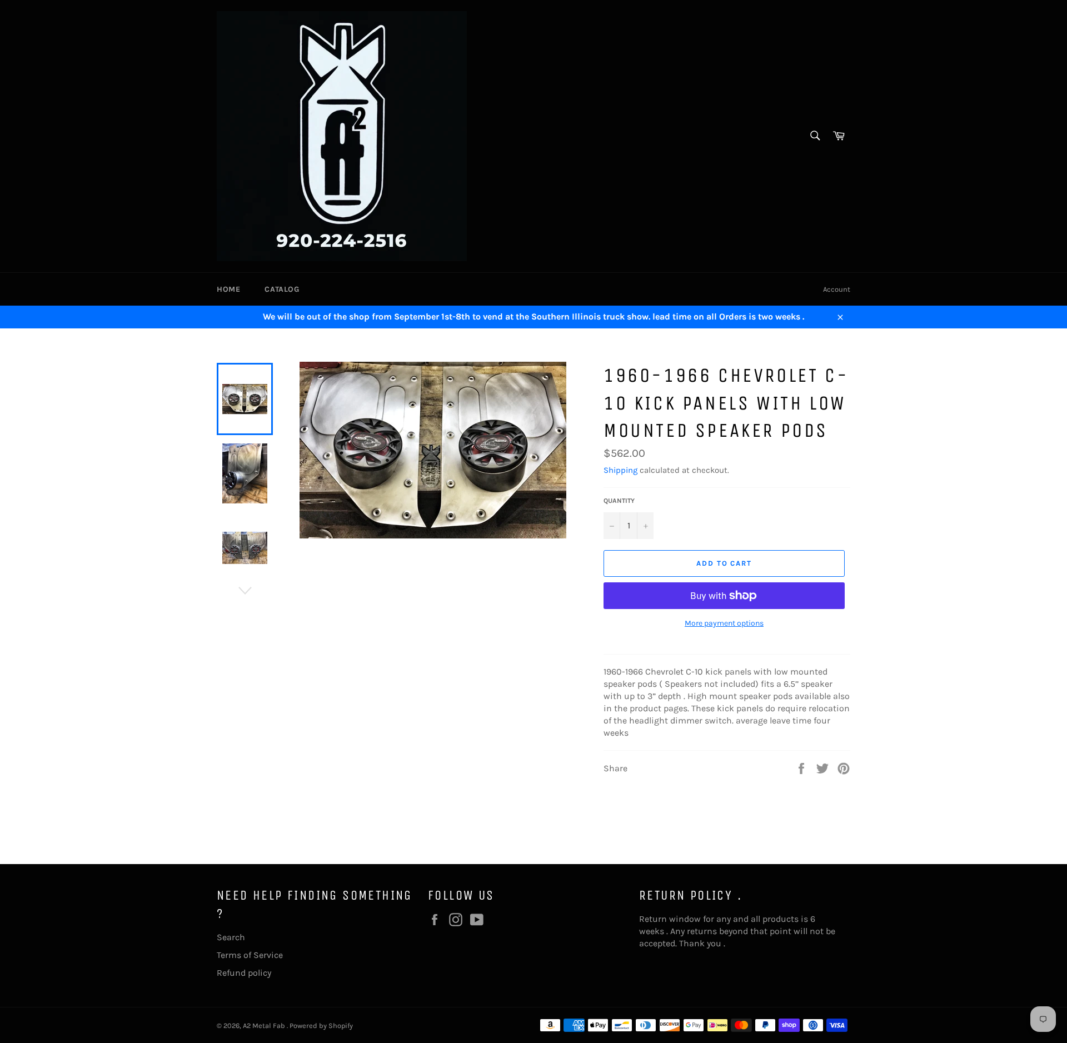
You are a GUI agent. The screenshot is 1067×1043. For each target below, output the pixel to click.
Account (836, 289)
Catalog (282, 289)
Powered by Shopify (321, 1025)
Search (231, 937)
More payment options (724, 623)
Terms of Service (250, 955)
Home (228, 289)
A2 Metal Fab (265, 1025)
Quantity (619, 501)
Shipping (620, 470)
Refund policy (244, 972)
